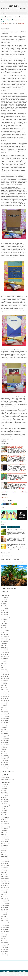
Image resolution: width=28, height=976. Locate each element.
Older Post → (24, 491)
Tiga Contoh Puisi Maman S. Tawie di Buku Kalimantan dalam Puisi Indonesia (16, 456)
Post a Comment (4, 497)
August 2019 (3, 746)
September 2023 (4, 656)
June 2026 (3, 601)
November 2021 (4, 696)
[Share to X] (4, 441)
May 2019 (3, 751)
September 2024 (4, 639)
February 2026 (4, 608)
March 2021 (3, 711)
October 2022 (4, 676)
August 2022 (3, 680)
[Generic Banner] (4, 522)
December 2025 (4, 612)
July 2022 (3, 682)
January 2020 (3, 736)
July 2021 (3, 703)
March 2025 (3, 628)
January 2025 (3, 632)
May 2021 (3, 707)
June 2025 (3, 623)
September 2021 (4, 700)
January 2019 (3, 758)
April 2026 (3, 605)
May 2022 (3, 685)
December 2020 (4, 716)
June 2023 (3, 661)
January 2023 (3, 671)
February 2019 (4, 757)
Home (2, 16)
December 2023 (4, 650)
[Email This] (1, 441)
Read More (22, 452)
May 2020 (3, 729)
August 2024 (3, 641)
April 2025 (3, 627)
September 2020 (4, 722)
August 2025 (3, 619)
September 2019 (4, 744)
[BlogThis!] (3, 441)
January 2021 (3, 714)
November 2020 (4, 718)
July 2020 (3, 725)
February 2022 (4, 691)
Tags (9, 527)
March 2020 (3, 733)
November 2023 (4, 652)
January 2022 (3, 692)
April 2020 (3, 731)
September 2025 (4, 617)
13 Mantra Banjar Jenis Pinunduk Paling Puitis (16, 537)
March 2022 (3, 689)
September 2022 (4, 678)
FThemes (10, 973)
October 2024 (4, 638)
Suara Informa (5, 23)
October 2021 (4, 698)
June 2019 (3, 749)
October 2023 (4, 654)
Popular (3, 527)
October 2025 (4, 616)
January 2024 (3, 649)
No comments (21, 23)
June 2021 (3, 705)
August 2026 (3, 597)
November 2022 (4, 674)
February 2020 (4, 735)
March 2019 (3, 755)
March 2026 (3, 607)
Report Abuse (5, 553)
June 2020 (3, 727)
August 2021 (3, 702)
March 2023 (3, 667)
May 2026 (3, 603)
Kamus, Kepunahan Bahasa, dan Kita (12, 20)
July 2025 (3, 621)
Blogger (24, 971)
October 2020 (4, 720)
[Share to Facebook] (5, 441)
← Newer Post (4, 491)
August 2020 (3, 724)
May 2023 (3, 663)
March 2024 (3, 645)
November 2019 (4, 740)
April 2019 (3, 753)
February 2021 (4, 713)
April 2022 (3, 687)
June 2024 (3, 643)
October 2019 (4, 742)
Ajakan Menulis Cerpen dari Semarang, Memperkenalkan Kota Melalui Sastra (15, 447)
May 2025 (3, 625)
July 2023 (3, 660)
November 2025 (4, 614)
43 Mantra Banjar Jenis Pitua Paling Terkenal (15, 529)
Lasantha (22, 973)
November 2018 (4, 762)
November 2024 (4, 636)
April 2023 (3, 665)
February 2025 (4, 630)
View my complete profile (7, 779)
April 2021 (3, 709)
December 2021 (4, 694)
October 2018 (4, 764)
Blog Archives (16, 527)
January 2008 (3, 768)
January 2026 (3, 610)
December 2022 (4, 672)
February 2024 (4, 647)
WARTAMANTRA (14, 6)
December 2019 (4, 738)
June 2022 (3, 683)
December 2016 (4, 766)
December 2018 (4, 760)
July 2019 (3, 747)
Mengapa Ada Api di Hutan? (10, 559)
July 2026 (3, 599)
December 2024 (4, 634)
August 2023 (3, 658)
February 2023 (4, 669)
